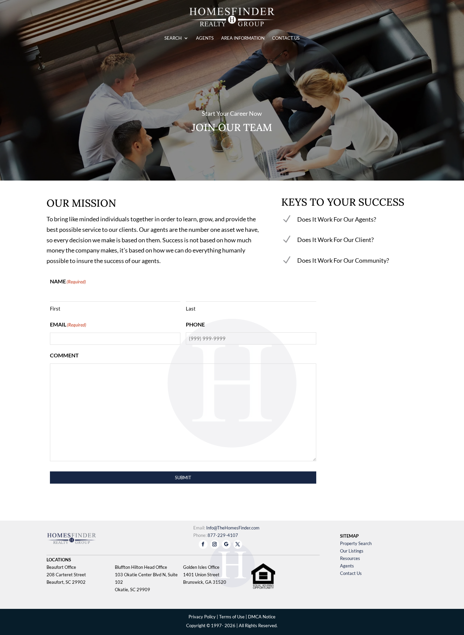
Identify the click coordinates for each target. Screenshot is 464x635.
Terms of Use (232, 616)
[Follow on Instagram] (214, 544)
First (55, 308)
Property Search (356, 543)
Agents (347, 565)
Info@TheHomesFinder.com (233, 527)
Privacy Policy (202, 616)
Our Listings (351, 551)
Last (191, 308)
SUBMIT (183, 477)
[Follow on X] (237, 544)
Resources (350, 558)
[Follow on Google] (226, 544)
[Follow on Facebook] (203, 544)
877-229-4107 (223, 535)
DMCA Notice (261, 616)
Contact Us (351, 573)
